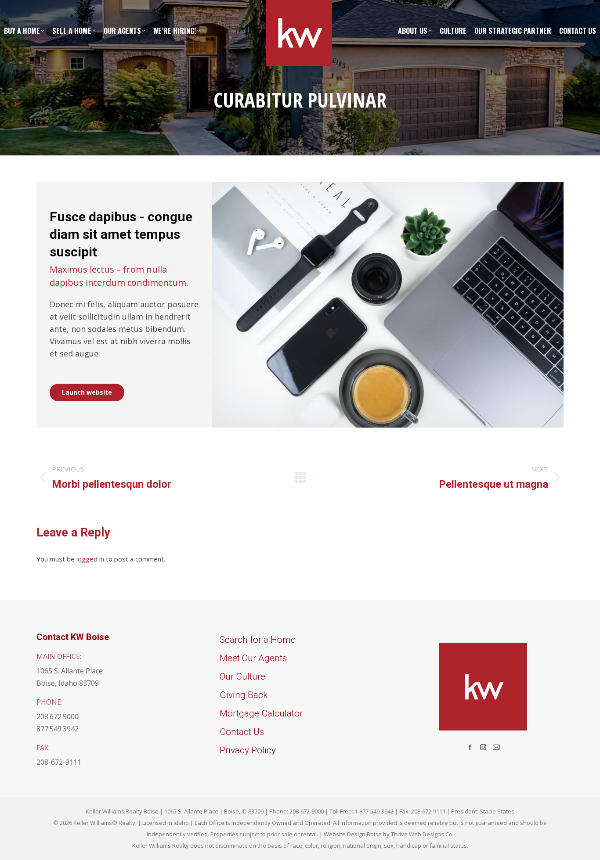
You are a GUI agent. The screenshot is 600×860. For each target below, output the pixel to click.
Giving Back (243, 695)
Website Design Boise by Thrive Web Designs (384, 834)
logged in (90, 558)
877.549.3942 (57, 729)
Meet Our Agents (253, 658)
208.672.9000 (57, 716)
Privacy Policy (248, 750)
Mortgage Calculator (261, 713)
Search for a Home (258, 639)
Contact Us (242, 732)
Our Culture (242, 676)
